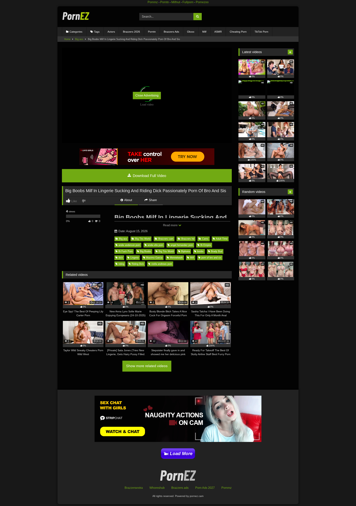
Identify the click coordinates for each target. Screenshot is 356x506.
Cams (205, 238)
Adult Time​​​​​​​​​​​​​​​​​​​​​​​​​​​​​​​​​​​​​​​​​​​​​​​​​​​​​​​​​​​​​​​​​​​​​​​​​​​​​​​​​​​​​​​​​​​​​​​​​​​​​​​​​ (222, 238)
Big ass (79, 39)
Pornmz (153, 2)
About (128, 200)
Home (67, 39)
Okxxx (190, 31)
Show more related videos (147, 366)
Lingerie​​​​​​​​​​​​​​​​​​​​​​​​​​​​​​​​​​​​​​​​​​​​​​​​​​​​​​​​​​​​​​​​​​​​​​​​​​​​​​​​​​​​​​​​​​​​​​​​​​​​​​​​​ (134, 257)
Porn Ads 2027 (205, 487)
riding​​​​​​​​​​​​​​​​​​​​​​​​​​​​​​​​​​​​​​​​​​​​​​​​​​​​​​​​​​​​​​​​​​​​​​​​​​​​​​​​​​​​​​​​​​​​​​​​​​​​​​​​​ (121, 264)
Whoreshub (157, 487)
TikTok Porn (261, 31)
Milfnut (175, 2)
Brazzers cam (165, 238)
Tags (97, 31)
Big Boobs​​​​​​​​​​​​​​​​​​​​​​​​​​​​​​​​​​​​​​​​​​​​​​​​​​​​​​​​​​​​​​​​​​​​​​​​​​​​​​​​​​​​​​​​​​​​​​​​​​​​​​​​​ (145, 251)
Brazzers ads (180, 487)
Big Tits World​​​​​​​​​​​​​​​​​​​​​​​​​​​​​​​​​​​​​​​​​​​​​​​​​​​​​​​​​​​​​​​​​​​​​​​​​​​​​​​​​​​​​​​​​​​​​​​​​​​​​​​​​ (166, 251)
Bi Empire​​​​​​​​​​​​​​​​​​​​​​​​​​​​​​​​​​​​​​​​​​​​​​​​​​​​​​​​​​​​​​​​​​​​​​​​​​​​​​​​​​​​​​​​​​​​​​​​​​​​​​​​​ (205, 245)
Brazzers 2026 (131, 31)
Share (152, 200)
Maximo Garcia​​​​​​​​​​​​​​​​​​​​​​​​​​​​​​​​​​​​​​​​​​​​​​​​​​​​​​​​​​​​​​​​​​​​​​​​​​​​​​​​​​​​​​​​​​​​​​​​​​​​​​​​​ (154, 257)
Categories (76, 31)
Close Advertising (147, 95)
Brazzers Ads (171, 31)
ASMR (218, 31)
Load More (181, 453)
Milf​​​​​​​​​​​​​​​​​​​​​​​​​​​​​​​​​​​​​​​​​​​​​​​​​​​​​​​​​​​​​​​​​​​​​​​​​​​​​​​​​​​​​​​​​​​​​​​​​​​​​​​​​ (192, 257)
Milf (204, 31)
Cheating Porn (238, 31)
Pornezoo (202, 2)
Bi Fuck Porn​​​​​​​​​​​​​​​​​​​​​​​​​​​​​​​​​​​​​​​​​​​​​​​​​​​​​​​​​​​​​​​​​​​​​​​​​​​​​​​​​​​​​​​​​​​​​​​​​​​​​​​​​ (125, 251)
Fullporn (187, 2)
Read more (170, 225)
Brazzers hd (187, 238)
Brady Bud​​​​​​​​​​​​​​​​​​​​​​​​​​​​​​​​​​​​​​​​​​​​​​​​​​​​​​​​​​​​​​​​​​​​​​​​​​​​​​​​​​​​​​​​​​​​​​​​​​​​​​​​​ (216, 251)
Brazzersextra (134, 487)
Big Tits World (142, 238)
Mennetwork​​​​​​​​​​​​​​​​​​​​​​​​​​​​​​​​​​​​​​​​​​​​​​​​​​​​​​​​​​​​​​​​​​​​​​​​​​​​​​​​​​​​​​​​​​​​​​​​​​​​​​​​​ (176, 257)
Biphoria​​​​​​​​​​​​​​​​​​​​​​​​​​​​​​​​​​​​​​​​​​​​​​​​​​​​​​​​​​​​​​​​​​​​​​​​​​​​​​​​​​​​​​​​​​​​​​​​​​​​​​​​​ (185, 251)
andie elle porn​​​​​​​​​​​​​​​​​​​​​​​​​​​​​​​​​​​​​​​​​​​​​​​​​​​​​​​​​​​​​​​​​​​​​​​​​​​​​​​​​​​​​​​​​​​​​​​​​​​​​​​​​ (155, 245)
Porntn (164, 2)
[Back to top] (345, 495)
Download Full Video (149, 176)
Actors (111, 31)
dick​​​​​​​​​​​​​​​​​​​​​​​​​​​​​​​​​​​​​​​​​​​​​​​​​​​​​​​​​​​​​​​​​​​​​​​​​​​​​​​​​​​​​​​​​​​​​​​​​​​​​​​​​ (120, 257)
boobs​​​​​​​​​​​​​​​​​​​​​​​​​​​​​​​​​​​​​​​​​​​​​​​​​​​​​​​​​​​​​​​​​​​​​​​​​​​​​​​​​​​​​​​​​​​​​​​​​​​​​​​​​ (200, 251)
